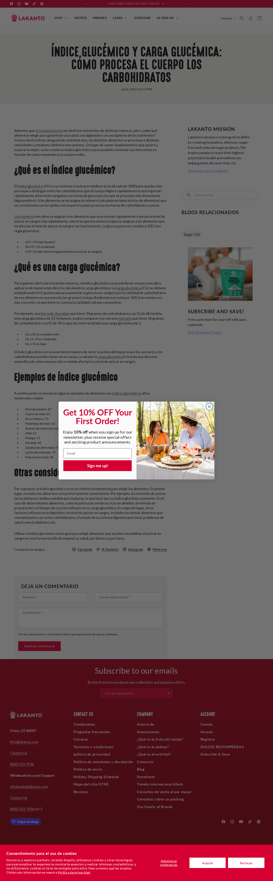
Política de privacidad (74, 872)
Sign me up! (97, 465)
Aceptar (207, 863)
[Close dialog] (209, 406)
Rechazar (246, 863)
